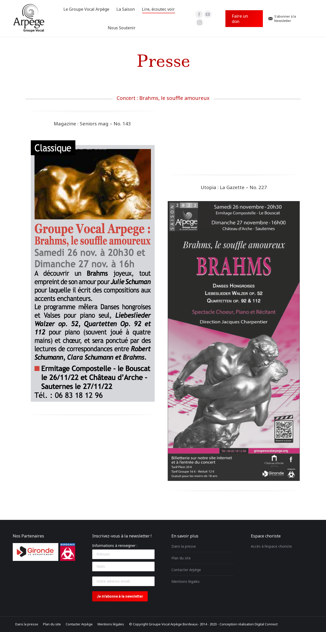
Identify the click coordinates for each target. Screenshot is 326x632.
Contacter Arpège (186, 569)
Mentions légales (185, 581)
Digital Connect (266, 624)
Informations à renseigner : (114, 545)
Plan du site (181, 558)
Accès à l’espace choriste (271, 546)
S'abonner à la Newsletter (285, 18)
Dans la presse (183, 546)
